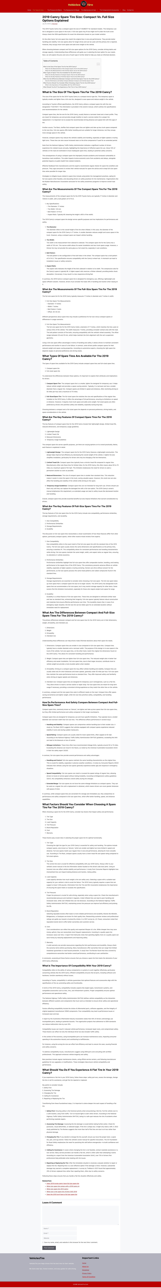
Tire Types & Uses (38, 10)
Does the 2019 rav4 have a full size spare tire (62, 1194)
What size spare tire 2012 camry (57, 1189)
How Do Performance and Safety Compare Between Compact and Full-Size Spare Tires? (69, 80)
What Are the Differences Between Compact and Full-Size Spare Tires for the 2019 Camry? (71, 79)
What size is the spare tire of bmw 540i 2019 (62, 1192)
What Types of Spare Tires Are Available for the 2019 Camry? (62, 72)
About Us (85, 1266)
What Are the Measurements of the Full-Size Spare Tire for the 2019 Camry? (66, 70)
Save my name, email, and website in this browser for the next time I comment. (71, 1242)
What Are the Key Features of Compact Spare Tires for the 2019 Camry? (65, 74)
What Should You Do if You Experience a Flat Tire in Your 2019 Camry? (64, 87)
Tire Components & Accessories (109, 10)
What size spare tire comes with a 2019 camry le (63, 1186)
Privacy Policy (86, 1273)
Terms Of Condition (88, 1277)
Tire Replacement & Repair (71, 10)
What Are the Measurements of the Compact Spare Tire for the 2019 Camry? (66, 68)
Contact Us (130, 10)
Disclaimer (85, 1270)
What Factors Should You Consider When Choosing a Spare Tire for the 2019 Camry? (69, 83)
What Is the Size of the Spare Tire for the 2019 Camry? (60, 66)
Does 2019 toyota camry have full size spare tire (63, 1183)
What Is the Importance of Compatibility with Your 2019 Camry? (62, 85)
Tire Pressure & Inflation (54, 10)
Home (29, 10)
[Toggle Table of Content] (97, 64)
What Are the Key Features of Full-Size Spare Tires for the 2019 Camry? (65, 76)
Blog (124, 10)
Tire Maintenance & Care (88, 10)
